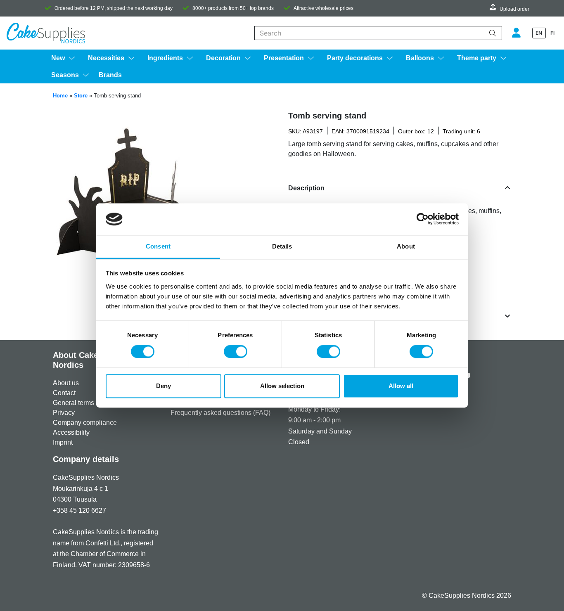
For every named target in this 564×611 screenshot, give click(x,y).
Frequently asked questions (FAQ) (220, 412)
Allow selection (282, 385)
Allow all (401, 385)
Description (306, 188)
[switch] (235, 351)
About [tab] (406, 246)
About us (66, 382)
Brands (110, 74)
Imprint (63, 442)
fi (552, 33)
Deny (163, 385)
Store (81, 95)
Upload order (514, 9)
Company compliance (85, 422)
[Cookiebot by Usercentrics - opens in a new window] (422, 219)
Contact (64, 392)
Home (60, 95)
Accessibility (71, 432)
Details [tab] (282, 246)
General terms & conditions (92, 402)
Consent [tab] (158, 246)
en (539, 33)
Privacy (64, 412)
